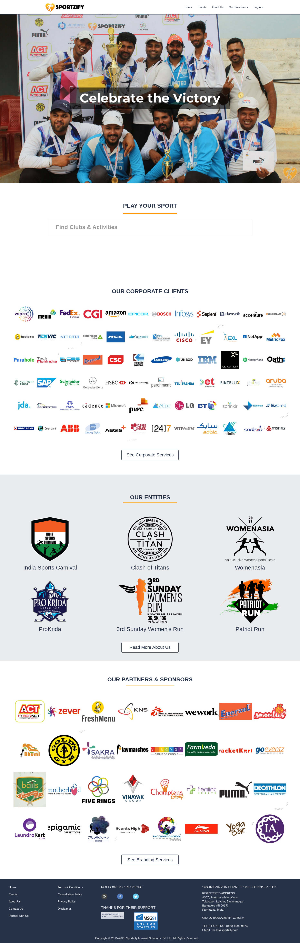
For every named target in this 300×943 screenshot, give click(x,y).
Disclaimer (64, 908)
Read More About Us (150, 647)
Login (258, 7)
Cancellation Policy (70, 894)
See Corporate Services (150, 454)
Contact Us (16, 908)
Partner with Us (19, 915)
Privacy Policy (67, 901)
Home (188, 7)
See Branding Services (150, 859)
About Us (217, 7)
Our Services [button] (237, 7)
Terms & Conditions (70, 887)
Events (202, 7)
